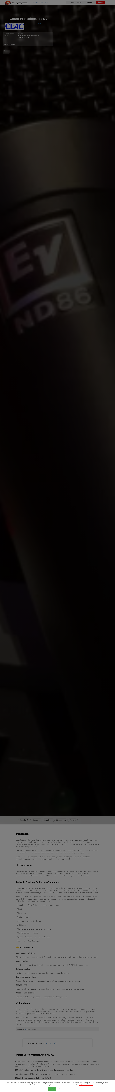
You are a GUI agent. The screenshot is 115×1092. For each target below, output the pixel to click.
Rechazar (62, 1089)
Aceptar (52, 1089)
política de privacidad (86, 1085)
